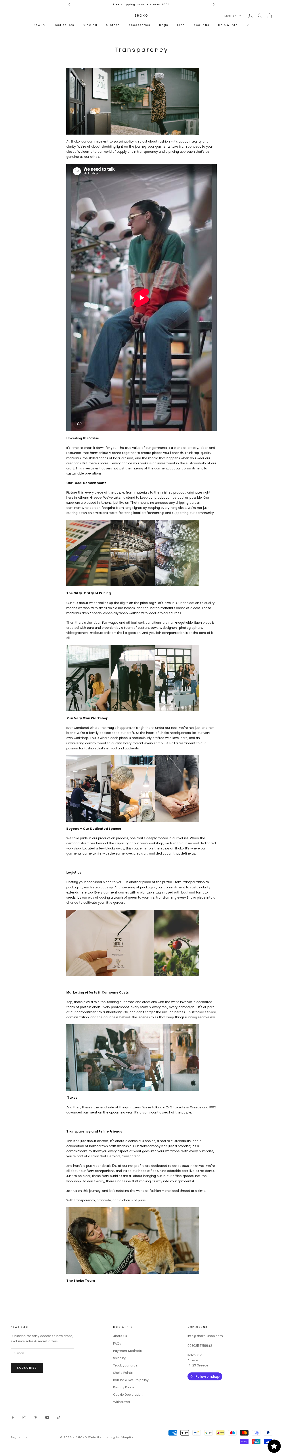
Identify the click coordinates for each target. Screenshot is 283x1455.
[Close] (196, 644)
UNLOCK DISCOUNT (141, 809)
